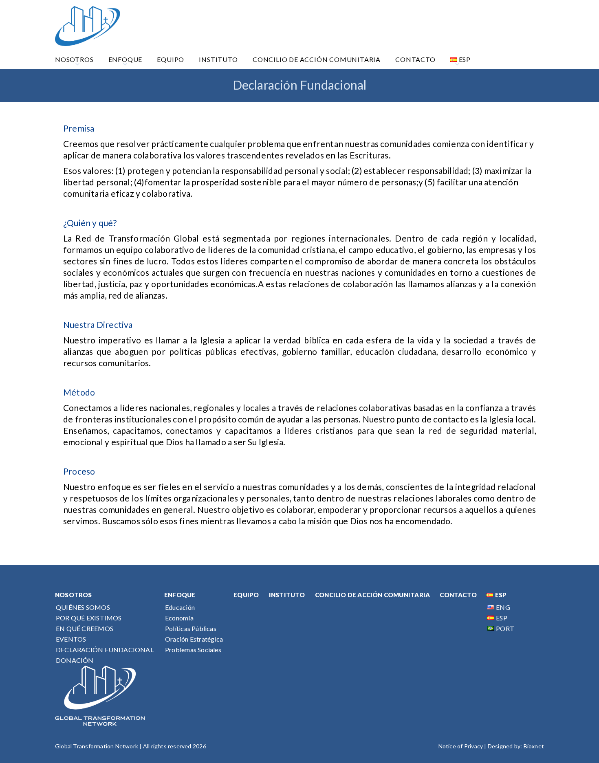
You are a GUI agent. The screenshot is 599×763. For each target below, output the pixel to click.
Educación (180, 607)
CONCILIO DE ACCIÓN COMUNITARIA (372, 594)
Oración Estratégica (194, 639)
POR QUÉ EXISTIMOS (89, 618)
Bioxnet (534, 746)
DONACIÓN (75, 660)
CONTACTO (458, 594)
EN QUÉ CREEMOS (84, 628)
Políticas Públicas (190, 628)
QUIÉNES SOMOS (83, 607)
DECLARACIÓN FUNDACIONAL (105, 649)
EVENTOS (71, 639)
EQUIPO (246, 594)
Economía (179, 618)
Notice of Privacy (460, 746)
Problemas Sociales (193, 649)
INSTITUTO (287, 594)
